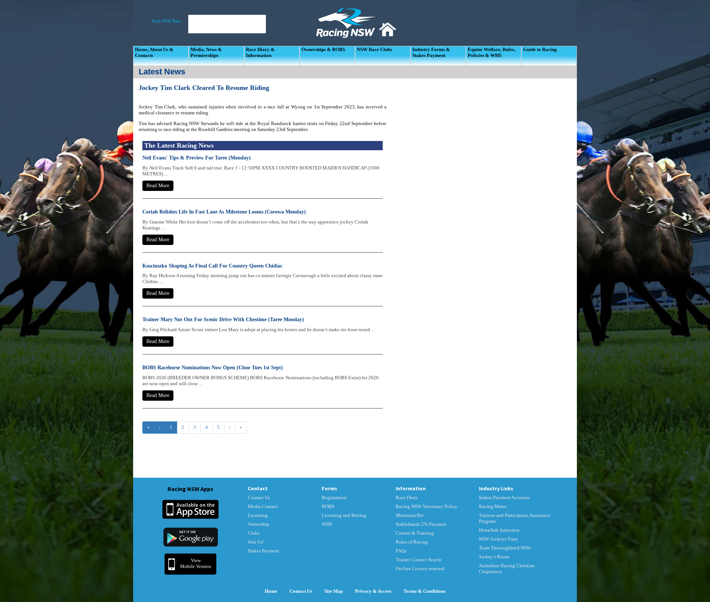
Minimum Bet (410, 515)
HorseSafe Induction (499, 530)
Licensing (258, 515)
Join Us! (256, 542)
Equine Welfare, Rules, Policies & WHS (491, 52)
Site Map (333, 591)
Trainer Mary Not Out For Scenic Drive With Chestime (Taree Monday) (223, 319)
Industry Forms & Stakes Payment (431, 52)
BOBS (328, 506)
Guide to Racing (540, 49)
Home (271, 591)
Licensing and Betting (344, 515)
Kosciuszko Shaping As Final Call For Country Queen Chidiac (212, 266)
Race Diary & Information (260, 52)
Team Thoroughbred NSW (505, 548)
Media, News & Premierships (206, 52)
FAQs (401, 551)
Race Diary (407, 497)
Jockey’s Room (494, 556)
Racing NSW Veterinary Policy (426, 506)
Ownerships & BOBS (323, 49)
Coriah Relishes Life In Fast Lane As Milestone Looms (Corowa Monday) (224, 212)
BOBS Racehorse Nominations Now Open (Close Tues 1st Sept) (212, 367)
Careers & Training (415, 533)
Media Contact (263, 506)
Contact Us (259, 497)
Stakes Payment (263, 551)
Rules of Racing (412, 542)
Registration (334, 497)
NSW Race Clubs (374, 49)
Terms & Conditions (424, 591)
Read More (157, 185)
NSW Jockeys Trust (498, 539)
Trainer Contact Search (419, 559)
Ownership (258, 524)
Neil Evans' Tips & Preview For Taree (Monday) (196, 158)
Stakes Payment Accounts (504, 497)
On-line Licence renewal (420, 568)
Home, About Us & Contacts (154, 52)
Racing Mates (493, 506)
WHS (327, 524)
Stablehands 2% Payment (421, 524)
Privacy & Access (373, 591)
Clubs (254, 533)
